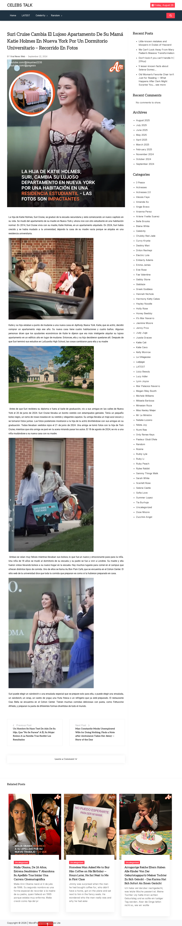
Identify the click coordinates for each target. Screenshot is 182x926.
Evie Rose (141, 269)
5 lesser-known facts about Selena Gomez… (153, 68)
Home (13, 15)
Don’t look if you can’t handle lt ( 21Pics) (156, 59)
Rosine (139, 449)
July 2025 (141, 125)
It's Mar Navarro (145, 318)
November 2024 (145, 154)
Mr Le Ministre (144, 415)
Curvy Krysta (143, 240)
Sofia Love (142, 492)
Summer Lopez (144, 497)
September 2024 (145, 164)
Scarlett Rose (143, 483)
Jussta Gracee (144, 337)
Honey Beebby (144, 313)
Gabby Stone (143, 279)
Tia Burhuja (142, 502)
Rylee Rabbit (143, 468)
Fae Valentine (143, 274)
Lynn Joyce (142, 381)
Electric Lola (142, 255)
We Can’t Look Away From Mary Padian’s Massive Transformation (156, 51)
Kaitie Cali (141, 342)
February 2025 (144, 149)
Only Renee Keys (145, 434)
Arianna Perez (144, 211)
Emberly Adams (144, 260)
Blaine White (142, 226)
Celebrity (40, 15)
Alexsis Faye (143, 197)
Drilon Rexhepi (144, 250)
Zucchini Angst (144, 517)
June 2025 (142, 130)
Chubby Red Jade (145, 235)
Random (55, 15)
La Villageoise (143, 357)
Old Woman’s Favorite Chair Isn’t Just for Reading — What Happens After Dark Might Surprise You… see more (156, 79)
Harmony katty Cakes (148, 298)
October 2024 (143, 159)
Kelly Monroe (143, 352)
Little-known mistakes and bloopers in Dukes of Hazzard (155, 43)
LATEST (26, 15)
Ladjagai (140, 361)
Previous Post (23, 725)
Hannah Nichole (145, 294)
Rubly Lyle (141, 454)
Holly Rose (142, 308)
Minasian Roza (144, 405)
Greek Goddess (144, 289)
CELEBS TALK (19, 5)
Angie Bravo (142, 206)
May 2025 (141, 134)
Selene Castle (143, 487)
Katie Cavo (142, 347)
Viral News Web (17, 56)
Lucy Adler (142, 376)
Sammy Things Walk (147, 473)
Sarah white (142, 478)
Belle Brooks (143, 221)
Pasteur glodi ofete (146, 439)
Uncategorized (144, 507)
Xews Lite (55, 922)
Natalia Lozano (144, 420)
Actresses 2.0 (143, 192)
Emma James (143, 264)
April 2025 (141, 139)
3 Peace (140, 182)
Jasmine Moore (144, 323)
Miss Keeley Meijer (146, 410)
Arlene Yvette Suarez (147, 216)
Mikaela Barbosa (145, 400)
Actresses (141, 187)
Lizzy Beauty (143, 371)
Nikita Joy (141, 424)
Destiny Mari (143, 245)
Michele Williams (145, 395)
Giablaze (140, 284)
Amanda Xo (142, 201)
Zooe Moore (143, 512)
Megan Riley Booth (146, 391)
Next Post (80, 725)
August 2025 (143, 120)
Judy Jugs (141, 332)
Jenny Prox (142, 327)
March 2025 (142, 144)
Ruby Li (140, 458)
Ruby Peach (142, 463)
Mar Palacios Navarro (148, 386)
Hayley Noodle (144, 303)
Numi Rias (141, 429)
